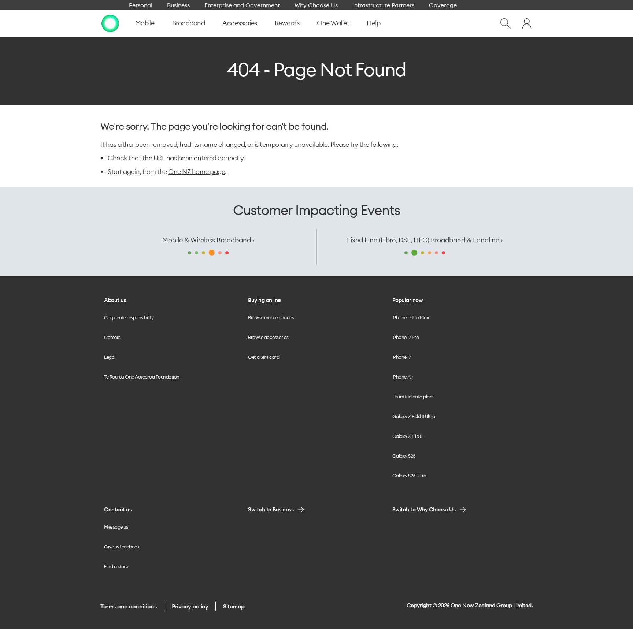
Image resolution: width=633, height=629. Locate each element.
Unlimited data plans (413, 396)
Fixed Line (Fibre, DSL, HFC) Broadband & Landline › (425, 240)
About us (115, 300)
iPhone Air (402, 377)
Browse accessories (268, 337)
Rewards (287, 23)
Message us (116, 527)
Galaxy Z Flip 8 (407, 436)
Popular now (407, 300)
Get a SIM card (263, 357)
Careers (112, 337)
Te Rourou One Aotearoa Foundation (141, 377)
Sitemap (234, 606)
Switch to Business (270, 509)
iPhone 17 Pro (405, 337)
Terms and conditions (128, 606)
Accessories (239, 23)
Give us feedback (122, 547)
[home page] (110, 23)
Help (373, 23)
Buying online (264, 300)
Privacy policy (190, 606)
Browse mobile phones (271, 317)
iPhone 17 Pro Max (410, 317)
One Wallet (333, 23)
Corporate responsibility (128, 317)
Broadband (188, 23)
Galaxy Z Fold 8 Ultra (413, 416)
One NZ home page (196, 171)
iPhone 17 (401, 357)
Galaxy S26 (403, 456)
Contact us (118, 509)
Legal (109, 357)
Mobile (145, 23)
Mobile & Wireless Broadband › (208, 240)
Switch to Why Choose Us (424, 509)
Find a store (116, 566)
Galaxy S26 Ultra (409, 476)
